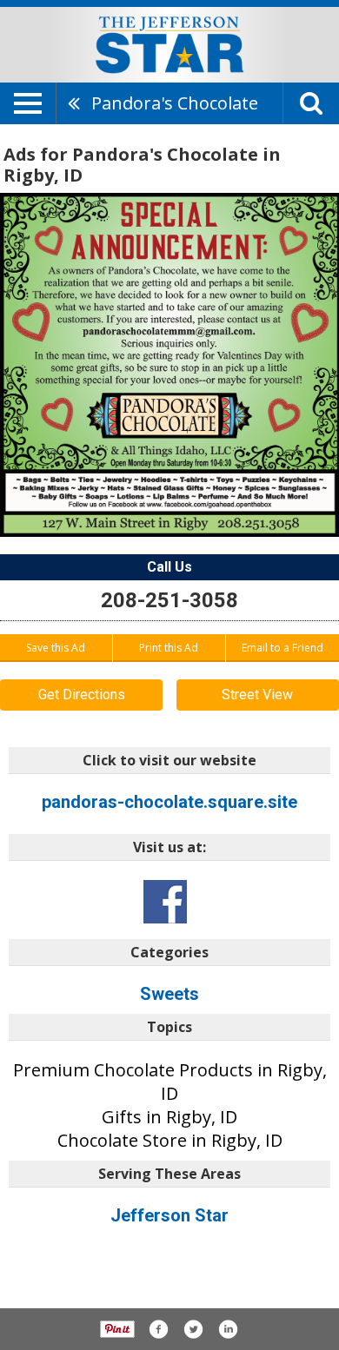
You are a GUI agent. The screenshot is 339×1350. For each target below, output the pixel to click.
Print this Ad (168, 647)
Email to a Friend (282, 647)
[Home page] (169, 43)
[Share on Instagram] (227, 1329)
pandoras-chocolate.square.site (169, 801)
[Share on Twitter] (193, 1329)
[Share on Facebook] (158, 1329)
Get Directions (81, 694)
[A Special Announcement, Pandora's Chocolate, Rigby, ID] (169, 365)
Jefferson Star (169, 1215)
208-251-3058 (169, 600)
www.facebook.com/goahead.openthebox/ (165, 901)
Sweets (169, 993)
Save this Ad (55, 647)
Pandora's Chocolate (174, 103)
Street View (257, 694)
